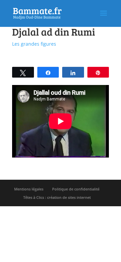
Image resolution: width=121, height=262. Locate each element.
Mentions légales (28, 188)
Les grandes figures (34, 44)
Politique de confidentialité (75, 188)
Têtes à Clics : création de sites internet (57, 197)
